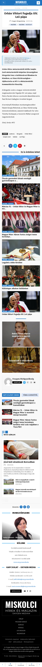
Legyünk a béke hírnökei (12, 263)
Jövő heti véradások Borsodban (19, 462)
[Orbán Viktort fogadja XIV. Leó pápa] (21, 301)
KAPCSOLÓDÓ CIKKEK (11, 395)
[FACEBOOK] (27, 591)
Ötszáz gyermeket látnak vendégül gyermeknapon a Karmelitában (24, 402)
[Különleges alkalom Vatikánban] (21, 275)
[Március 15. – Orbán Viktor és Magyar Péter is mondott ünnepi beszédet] (21, 194)
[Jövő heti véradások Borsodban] (21, 449)
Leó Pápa (22, 137)
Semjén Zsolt (7, 137)
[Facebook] (10, 146)
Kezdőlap (17, 8)
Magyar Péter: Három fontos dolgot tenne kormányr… (19, 235)
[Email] (24, 382)
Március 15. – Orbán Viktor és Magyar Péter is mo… (21, 207)
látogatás (19, 134)
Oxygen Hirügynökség (23, 379)
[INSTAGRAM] (30, 591)
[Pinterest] (20, 146)
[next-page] (6, 432)
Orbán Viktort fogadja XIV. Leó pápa (17, 314)
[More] (25, 146)
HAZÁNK (24, 8)
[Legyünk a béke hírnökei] (21, 250)
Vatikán (15, 137)
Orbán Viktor (28, 134)
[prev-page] (3, 432)
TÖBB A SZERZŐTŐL (30, 395)
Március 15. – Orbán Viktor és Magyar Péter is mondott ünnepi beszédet (25, 412)
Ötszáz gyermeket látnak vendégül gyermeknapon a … (16, 179)
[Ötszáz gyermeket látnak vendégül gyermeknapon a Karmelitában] (21, 165)
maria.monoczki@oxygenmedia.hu (23, 586)
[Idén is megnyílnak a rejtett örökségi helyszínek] (9, 482)
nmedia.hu (25, 562)
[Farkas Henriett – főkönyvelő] (21, 528)
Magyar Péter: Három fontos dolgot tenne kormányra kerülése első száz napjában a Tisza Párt (25, 423)
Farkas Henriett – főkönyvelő (13, 537)
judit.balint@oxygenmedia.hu (24, 579)
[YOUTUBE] (24, 591)
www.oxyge (18, 562)
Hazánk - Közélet (25, 24)
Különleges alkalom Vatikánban (15, 288)
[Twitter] (15, 146)
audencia (11, 134)
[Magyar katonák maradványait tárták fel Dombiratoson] (9, 491)
